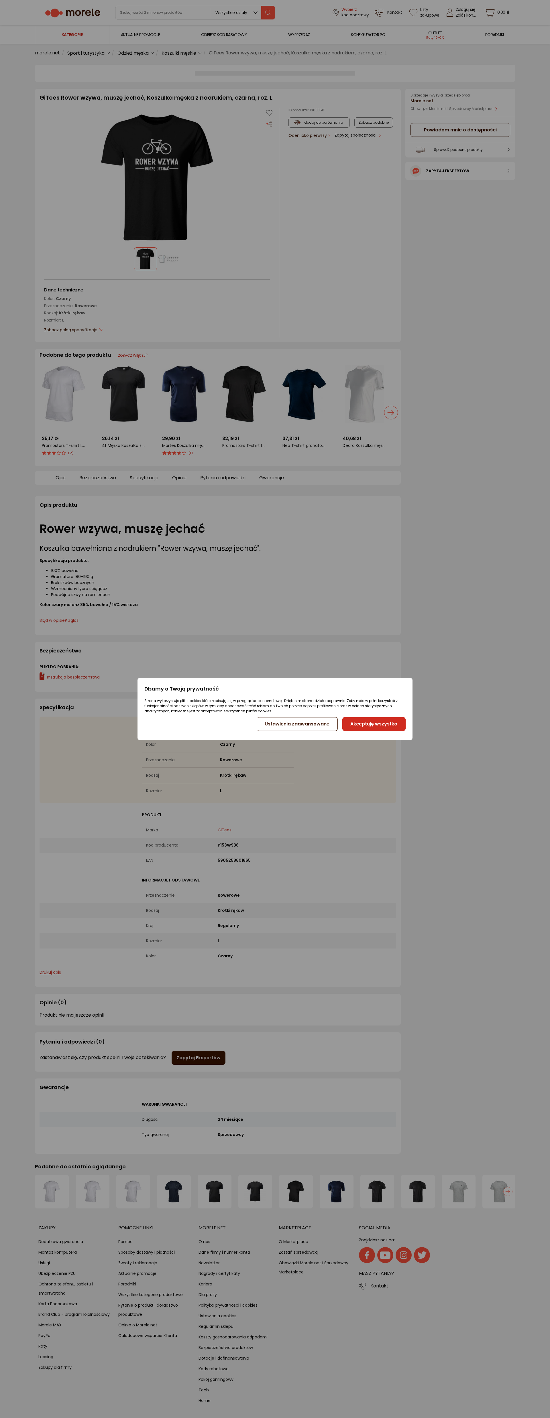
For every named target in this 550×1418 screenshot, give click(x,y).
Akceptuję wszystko (373, 724)
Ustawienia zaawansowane (297, 724)
